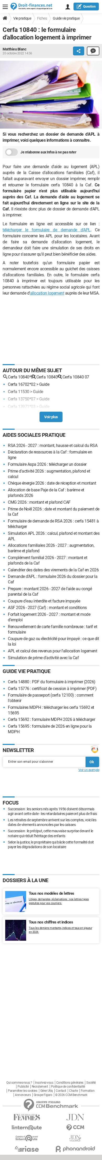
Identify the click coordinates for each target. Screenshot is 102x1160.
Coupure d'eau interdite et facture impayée (44, 601)
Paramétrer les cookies (22, 1091)
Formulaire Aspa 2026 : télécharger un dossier (47, 464)
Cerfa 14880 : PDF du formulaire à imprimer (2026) (51, 681)
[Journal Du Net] (75, 1117)
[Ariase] (27, 1149)
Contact (61, 1091)
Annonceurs (23, 1095)
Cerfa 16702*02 (21, 384)
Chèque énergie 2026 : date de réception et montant (52, 483)
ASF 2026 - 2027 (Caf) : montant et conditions (47, 607)
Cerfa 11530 (18, 391)
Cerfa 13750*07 (21, 399)
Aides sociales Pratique (34, 435)
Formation (88, 1091)
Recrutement (40, 1086)
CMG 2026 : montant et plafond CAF (39, 502)
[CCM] (75, 1127)
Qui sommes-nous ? (19, 1082)
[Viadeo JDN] (75, 1138)
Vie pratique (22, 18)
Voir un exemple (88, 770)
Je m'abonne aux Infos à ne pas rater (48, 152)
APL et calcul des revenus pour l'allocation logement (52, 650)
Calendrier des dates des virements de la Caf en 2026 (53, 569)
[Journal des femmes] (27, 1117)
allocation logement (47, 293)
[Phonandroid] (75, 1149)
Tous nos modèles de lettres (51, 893)
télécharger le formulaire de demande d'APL (46, 229)
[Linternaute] (27, 1127)
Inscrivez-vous (44, 1082)
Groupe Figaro (43, 1095)
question (89, 6)
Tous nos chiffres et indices (51, 922)
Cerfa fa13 (17, 413)
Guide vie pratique (66, 18)
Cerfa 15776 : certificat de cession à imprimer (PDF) (52, 688)
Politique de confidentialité (68, 1086)
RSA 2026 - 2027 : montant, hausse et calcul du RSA (52, 445)
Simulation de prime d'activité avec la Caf (43, 657)
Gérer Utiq (46, 1091)
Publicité (23, 1086)
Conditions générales (69, 1082)
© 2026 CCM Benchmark (71, 1095)
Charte (73, 1091)
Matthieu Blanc (14, 49)
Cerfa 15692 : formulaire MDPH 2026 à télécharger (51, 719)
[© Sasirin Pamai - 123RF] (51, 95)
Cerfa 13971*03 (21, 406)
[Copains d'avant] (27, 1138)
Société (91, 1082)
